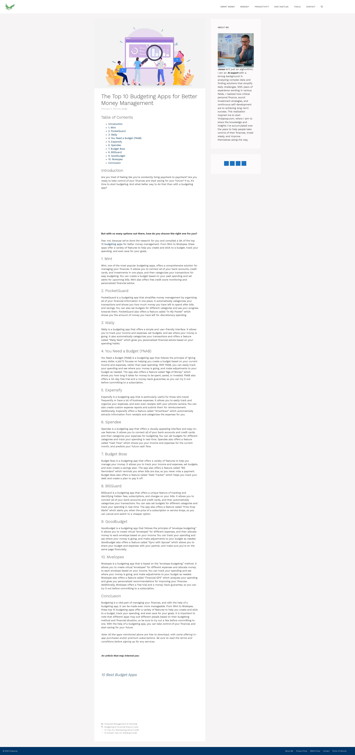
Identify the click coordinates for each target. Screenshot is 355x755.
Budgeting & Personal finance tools (121, 727)
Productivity (262, 7)
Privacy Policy (301, 751)
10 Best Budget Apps (119, 675)
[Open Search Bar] (322, 7)
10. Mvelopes (115, 159)
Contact (310, 7)
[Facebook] (226, 163)
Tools (297, 7)
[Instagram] (232, 163)
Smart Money (227, 7)
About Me (289, 751)
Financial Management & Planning (120, 724)
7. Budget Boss (116, 148)
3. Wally (112, 134)
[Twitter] (244, 163)
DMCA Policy (315, 751)
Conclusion (114, 162)
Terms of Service (339, 751)
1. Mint (112, 127)
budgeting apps (113, 244)
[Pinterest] (238, 163)
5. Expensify (115, 141)
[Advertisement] (149, 212)
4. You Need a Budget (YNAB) (124, 138)
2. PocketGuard (117, 131)
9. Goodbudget (116, 155)
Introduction (115, 124)
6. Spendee (114, 145)
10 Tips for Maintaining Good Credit (121, 730)
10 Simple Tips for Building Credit (120, 733)
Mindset (244, 7)
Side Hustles (281, 7)
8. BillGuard (115, 152)
